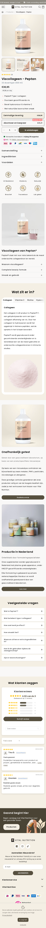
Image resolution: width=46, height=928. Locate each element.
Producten (10, 12)
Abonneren (23, 873)
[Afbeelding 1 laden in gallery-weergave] (8, 64)
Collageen (7, 300)
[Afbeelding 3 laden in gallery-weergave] (37, 64)
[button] (39, 7)
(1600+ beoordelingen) (20, 139)
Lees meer (23, 589)
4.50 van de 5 (29, 696)
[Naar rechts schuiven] (43, 64)
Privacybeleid (7, 915)
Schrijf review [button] (23, 719)
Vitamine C (20, 300)
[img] (8, 749)
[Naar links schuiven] (2, 64)
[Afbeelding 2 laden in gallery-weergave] (23, 64)
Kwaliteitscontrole (23, 497)
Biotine (30, 300)
